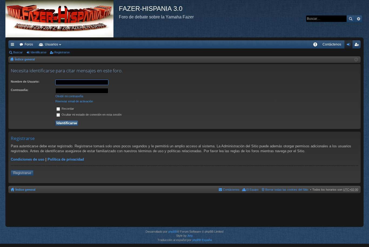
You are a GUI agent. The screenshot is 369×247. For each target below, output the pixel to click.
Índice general (25, 59)
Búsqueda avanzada (358, 18)
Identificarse (38, 52)
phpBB (172, 231)
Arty (190, 235)
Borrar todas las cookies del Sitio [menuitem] (286, 189)
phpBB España (202, 240)
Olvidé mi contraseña (69, 96)
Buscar (351, 18)
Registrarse (62, 52)
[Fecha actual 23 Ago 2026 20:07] (356, 59)
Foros (29, 44)
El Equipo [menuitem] (252, 189)
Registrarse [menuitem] (358, 45)
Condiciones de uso (27, 159)
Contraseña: (19, 90)
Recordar (67, 108)
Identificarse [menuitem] (350, 45)
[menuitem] (331, 44)
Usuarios (51, 44)
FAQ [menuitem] (317, 45)
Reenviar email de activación (74, 101)
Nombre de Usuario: (25, 81)
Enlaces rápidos (13, 45)
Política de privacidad (66, 159)
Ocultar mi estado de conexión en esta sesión (91, 114)
